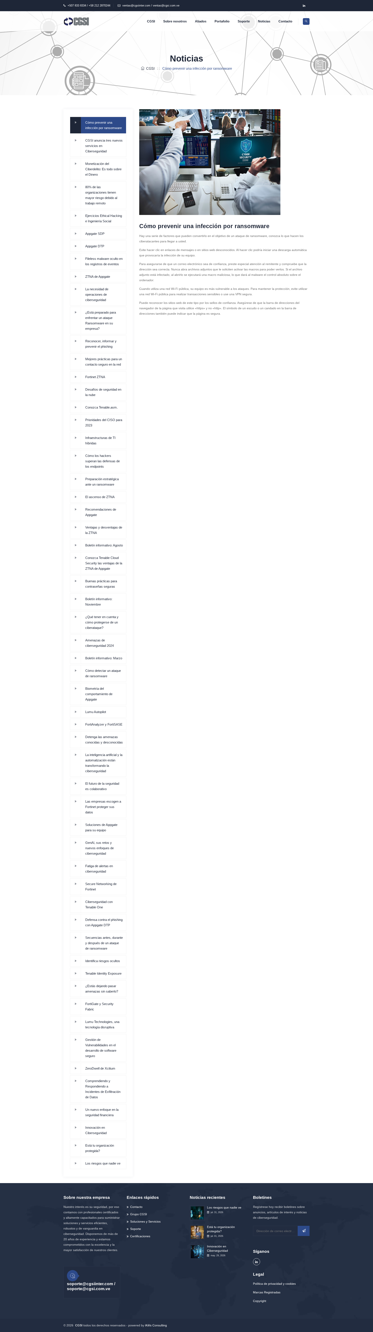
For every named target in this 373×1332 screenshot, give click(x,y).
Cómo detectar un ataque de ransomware (103, 673)
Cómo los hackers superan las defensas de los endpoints (102, 461)
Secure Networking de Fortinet (101, 886)
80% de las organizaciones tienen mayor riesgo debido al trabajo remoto (101, 195)
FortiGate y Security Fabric (99, 1006)
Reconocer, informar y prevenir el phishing (101, 343)
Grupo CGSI (138, 1214)
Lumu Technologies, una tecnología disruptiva (102, 1024)
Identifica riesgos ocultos (102, 961)
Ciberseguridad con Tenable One (99, 904)
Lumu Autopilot (95, 712)
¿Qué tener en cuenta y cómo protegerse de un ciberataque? (102, 622)
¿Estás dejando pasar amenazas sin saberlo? (101, 988)
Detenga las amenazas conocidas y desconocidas (104, 739)
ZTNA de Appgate (97, 276)
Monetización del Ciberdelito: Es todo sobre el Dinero (103, 169)
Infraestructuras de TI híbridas (100, 440)
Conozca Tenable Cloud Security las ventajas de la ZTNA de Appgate (103, 563)
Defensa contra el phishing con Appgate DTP (104, 922)
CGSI (151, 21)
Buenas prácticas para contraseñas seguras (101, 583)
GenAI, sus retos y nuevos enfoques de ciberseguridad (99, 848)
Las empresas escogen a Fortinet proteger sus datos (103, 807)
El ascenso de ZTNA (100, 497)
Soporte (244, 21)
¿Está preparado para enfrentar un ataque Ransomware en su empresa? (100, 320)
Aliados (200, 21)
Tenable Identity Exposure (103, 973)
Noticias (264, 21)
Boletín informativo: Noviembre (98, 601)
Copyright (259, 1301)
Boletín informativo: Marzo (103, 658)
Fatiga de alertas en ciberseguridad (99, 868)
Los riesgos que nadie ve (102, 1163)
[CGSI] (76, 21)
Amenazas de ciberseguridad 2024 (99, 642)
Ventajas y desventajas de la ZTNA (103, 530)
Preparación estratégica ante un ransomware (102, 481)
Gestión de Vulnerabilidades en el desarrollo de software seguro (100, 1048)
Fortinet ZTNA (95, 377)
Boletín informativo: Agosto (104, 545)
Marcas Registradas (266, 1292)
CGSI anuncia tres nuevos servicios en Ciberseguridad (104, 146)
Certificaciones (140, 1236)
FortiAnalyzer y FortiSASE (103, 724)
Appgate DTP (94, 246)
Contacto (285, 21)
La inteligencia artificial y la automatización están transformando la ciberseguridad (103, 763)
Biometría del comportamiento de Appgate (98, 694)
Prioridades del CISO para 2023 (103, 422)
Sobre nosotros (175, 21)
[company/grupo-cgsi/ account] (304, 5)
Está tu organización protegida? (99, 1148)
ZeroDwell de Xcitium (100, 1068)
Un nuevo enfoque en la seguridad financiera (102, 1112)
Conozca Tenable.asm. (101, 407)
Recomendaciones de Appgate (100, 512)
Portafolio (222, 21)
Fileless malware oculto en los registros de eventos (104, 261)
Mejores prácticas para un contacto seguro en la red (103, 361)
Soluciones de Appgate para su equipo (101, 827)
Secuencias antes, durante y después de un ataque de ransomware (104, 943)
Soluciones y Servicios (145, 1221)
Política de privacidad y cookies (274, 1283)
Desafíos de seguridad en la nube (103, 392)
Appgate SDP (94, 233)
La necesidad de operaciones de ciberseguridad (96, 294)
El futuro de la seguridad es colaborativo (102, 786)
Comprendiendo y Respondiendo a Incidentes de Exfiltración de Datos (102, 1089)
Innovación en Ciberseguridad (96, 1130)
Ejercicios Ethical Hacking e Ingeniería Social (103, 218)
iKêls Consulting (156, 1325)
